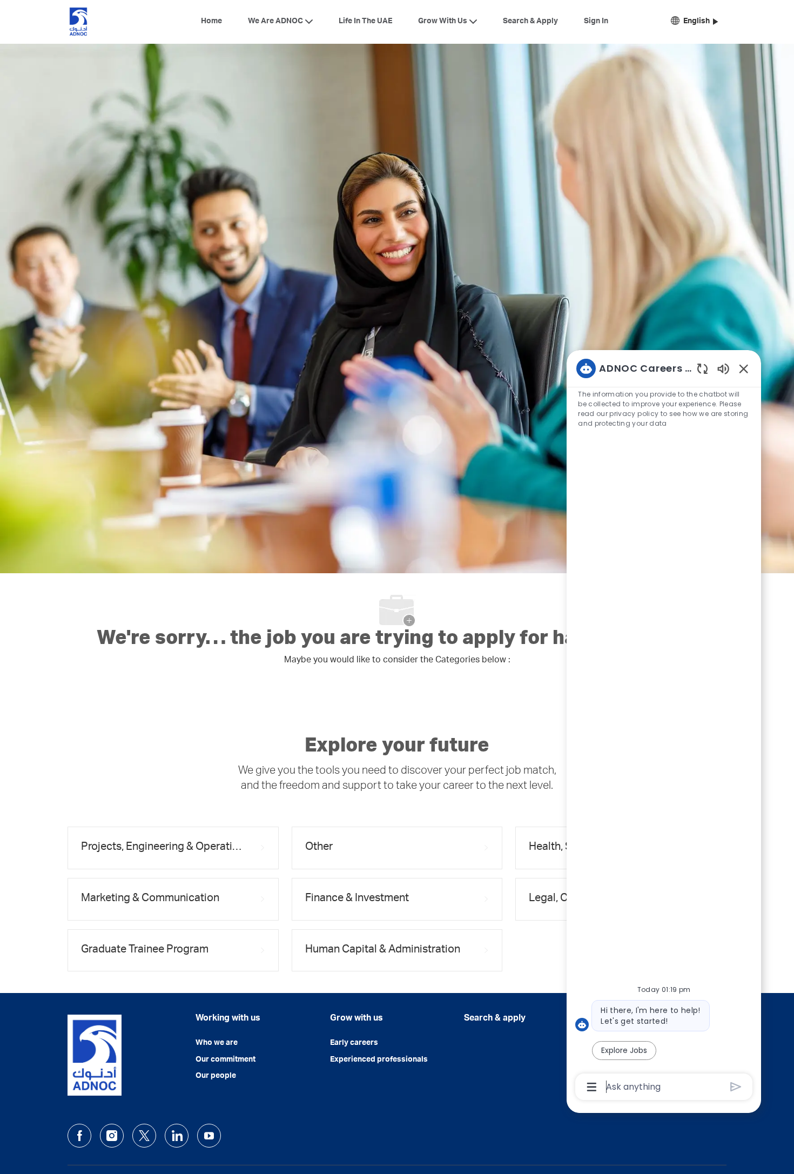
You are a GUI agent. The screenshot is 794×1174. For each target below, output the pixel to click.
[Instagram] (112, 1136)
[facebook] (79, 1136)
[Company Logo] (78, 21)
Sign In (596, 21)
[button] (694, 22)
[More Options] (591, 1087)
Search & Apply (530, 21)
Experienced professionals (379, 1060)
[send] (736, 1087)
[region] (664, 726)
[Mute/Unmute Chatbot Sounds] (723, 368)
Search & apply (495, 1019)
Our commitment (225, 1060)
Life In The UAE (365, 21)
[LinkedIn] (177, 1136)
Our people (216, 1076)
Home (211, 21)
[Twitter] (144, 1136)
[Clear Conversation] (702, 368)
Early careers (354, 1043)
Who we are (217, 1043)
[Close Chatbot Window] (744, 368)
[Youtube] (209, 1136)
